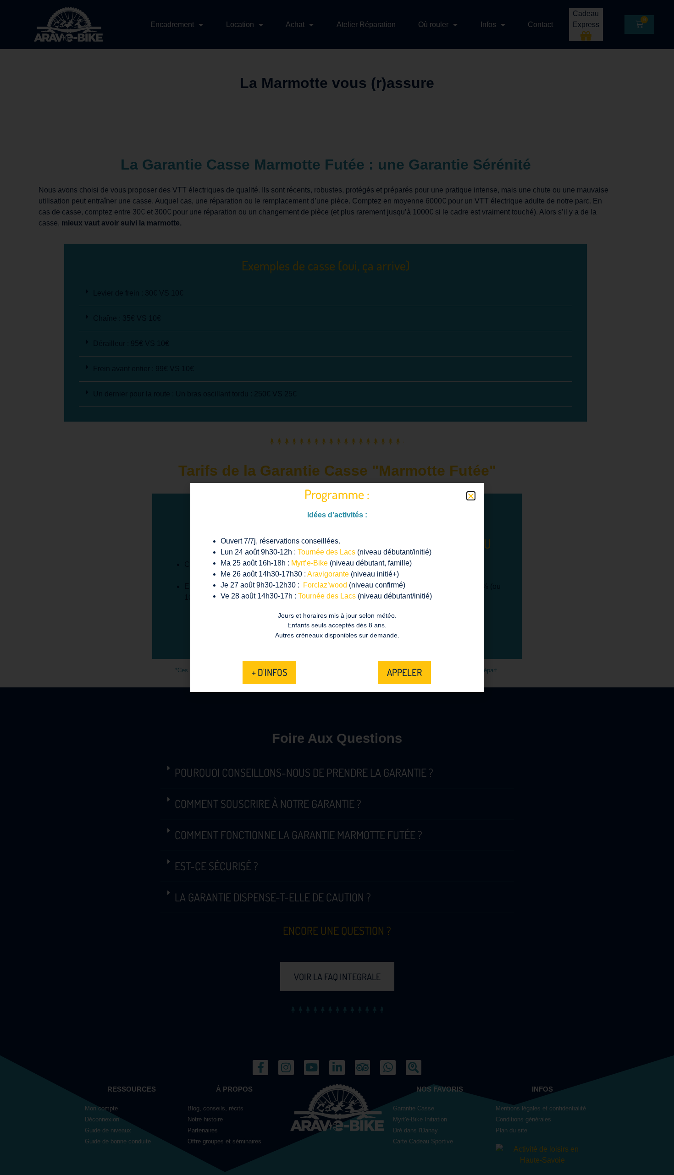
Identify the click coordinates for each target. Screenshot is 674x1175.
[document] (337, 587)
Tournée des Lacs (326, 552)
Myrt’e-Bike (309, 563)
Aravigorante (328, 574)
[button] (471, 496)
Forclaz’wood (325, 585)
